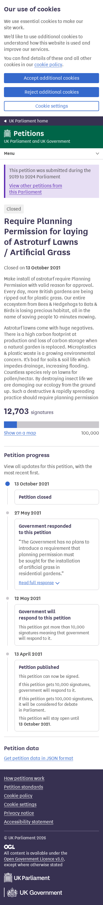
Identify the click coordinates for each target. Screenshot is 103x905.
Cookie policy (18, 796)
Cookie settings (51, 106)
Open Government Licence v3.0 (34, 858)
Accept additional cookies (51, 78)
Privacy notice (19, 813)
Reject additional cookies (52, 92)
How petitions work (24, 778)
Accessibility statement (28, 822)
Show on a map (20, 433)
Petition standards (23, 787)
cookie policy (48, 65)
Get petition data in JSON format (38, 758)
